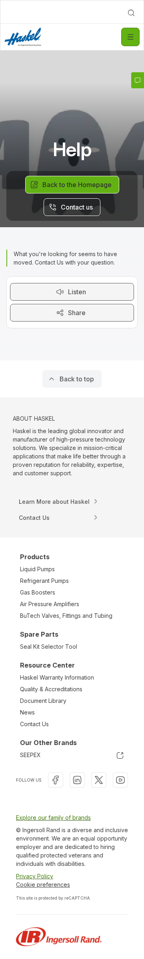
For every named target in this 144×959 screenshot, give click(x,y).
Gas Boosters (37, 592)
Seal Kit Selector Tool (48, 646)
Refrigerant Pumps (44, 580)
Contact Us (34, 724)
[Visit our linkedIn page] (77, 780)
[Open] (130, 37)
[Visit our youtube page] (120, 780)
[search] (131, 13)
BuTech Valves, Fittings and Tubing (66, 615)
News (27, 712)
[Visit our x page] (98, 780)
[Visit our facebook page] (55, 780)
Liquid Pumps (37, 569)
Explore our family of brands (53, 817)
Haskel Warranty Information (57, 677)
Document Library (43, 700)
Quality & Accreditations (51, 689)
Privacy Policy (34, 876)
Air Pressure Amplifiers (49, 604)
